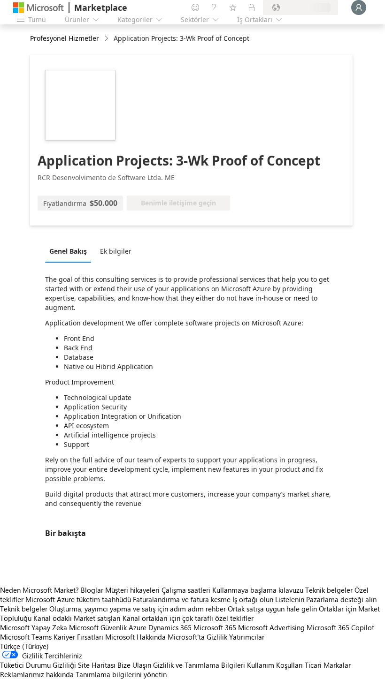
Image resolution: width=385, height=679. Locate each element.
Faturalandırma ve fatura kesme (182, 599)
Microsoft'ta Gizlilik (197, 636)
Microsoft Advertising (271, 627)
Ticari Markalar (328, 665)
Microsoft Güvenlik (98, 627)
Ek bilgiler (115, 251)
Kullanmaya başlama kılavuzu (257, 590)
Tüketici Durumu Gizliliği (38, 665)
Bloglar (92, 590)
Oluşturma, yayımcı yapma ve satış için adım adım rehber (137, 608)
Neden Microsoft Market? (39, 590)
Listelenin (289, 599)
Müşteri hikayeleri (132, 590)
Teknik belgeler (329, 590)
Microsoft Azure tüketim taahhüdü (79, 599)
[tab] (70, 251)
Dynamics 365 (170, 627)
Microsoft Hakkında (135, 636)
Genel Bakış (68, 251)
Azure (137, 627)
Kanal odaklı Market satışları (77, 618)
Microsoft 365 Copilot (340, 627)
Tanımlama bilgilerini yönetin (121, 674)
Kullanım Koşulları (275, 665)
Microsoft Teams (26, 636)
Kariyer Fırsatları (78, 636)
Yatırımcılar (246, 636)
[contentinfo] (107, 38)
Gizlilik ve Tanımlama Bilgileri (199, 665)
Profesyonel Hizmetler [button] (64, 38)
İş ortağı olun (252, 599)
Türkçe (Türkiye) (24, 646)
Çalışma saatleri (186, 590)
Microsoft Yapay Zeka (33, 627)
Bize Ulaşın (134, 665)
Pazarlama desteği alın (341, 599)
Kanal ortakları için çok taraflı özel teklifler (188, 618)
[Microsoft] (38, 7)
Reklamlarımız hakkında (37, 674)
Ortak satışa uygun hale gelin (272, 608)
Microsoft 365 (214, 627)
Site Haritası (97, 665)
